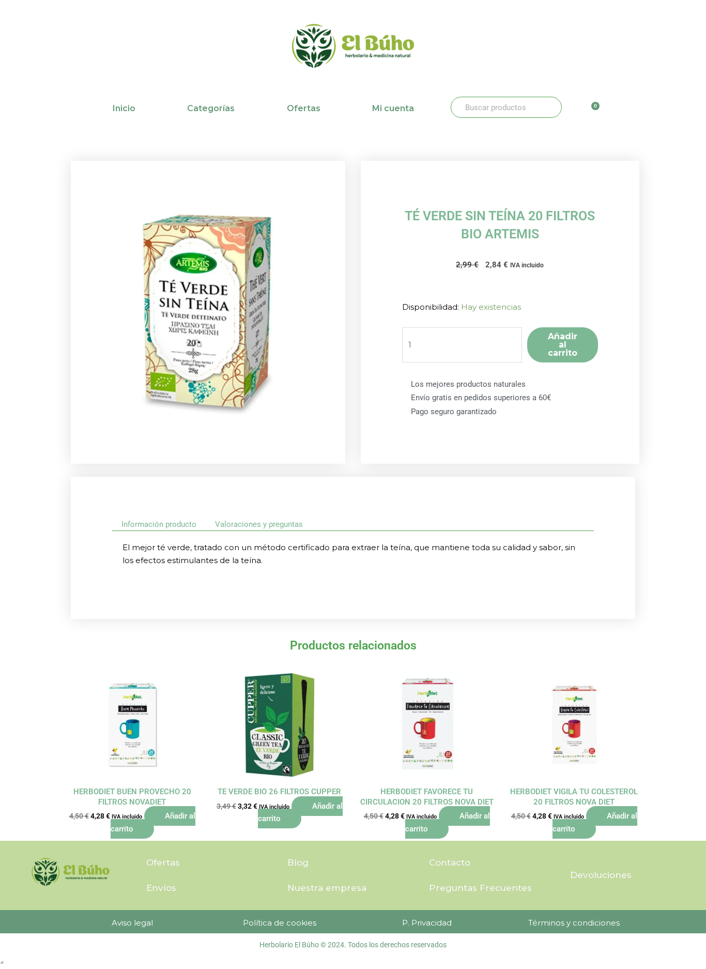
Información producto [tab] (158, 524)
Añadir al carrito (562, 344)
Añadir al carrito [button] (153, 822)
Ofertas (303, 108)
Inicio (124, 108)
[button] (2, 962)
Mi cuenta (393, 108)
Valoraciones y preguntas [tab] (259, 524)
